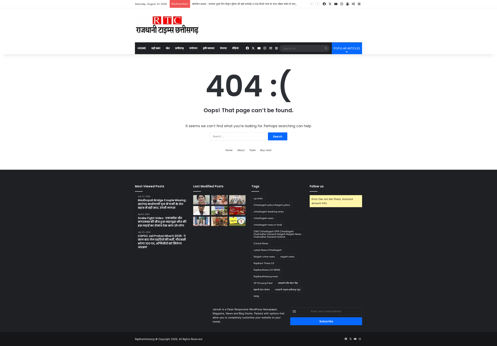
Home (142, 48)
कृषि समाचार (209, 48)
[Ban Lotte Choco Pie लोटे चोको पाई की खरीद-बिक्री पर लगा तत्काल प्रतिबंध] (237, 210)
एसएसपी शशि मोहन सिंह (288, 283)
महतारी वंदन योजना (262, 289)
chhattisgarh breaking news (269, 211)
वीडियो (235, 48)
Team (252, 150)
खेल (168, 48)
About (241, 150)
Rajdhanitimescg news (266, 276)
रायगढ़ (256, 296)
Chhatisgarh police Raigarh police (272, 204)
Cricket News (261, 243)
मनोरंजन (193, 48)
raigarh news (287, 256)
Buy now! (266, 150)
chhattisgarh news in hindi (268, 224)
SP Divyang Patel (263, 283)
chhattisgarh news (264, 218)
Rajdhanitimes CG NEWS (267, 269)
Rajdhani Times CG (264, 263)
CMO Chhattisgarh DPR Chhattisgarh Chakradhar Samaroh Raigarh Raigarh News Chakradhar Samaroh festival (277, 234)
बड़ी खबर (155, 48)
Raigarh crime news (264, 256)
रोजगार (223, 48)
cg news (258, 198)
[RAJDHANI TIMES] (167, 25)
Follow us (317, 186)
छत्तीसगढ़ (179, 48)
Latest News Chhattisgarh (268, 250)
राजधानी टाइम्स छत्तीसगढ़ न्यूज (287, 289)
